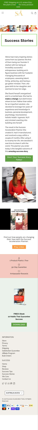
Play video (19, 247)
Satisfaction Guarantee (11, 351)
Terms (4, 346)
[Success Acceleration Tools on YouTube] (8, 384)
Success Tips (7, 371)
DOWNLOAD (19, 325)
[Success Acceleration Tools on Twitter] (3, 384)
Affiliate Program (8, 353)
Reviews (5, 369)
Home (4, 364)
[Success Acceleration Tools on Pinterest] (11, 384)
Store (4, 341)
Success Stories (8, 374)
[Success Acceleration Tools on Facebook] (6, 384)
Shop (4, 366)
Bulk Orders (6, 356)
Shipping (5, 348)
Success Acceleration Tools (16, 399)
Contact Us (6, 379)
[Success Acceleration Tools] (19, 13)
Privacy (5, 343)
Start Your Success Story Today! (19, 158)
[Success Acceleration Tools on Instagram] (14, 384)
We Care (5, 377)
